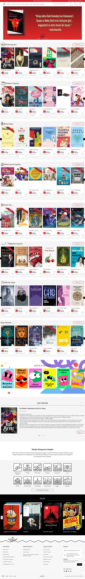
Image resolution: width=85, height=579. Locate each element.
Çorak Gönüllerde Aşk (34, 269)
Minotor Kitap (46, 561)
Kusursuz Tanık (18, 109)
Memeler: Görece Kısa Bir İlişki (6, 149)
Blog (76, 1)
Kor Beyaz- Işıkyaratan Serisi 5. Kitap (6, 70)
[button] (41, 435)
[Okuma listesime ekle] (13, 49)
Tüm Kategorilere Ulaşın (42, 490)
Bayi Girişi (80, 1)
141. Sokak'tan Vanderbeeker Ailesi (6, 230)
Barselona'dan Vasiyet (48, 149)
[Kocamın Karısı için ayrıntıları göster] (7, 336)
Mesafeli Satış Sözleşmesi (8, 556)
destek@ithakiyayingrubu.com (73, 550)
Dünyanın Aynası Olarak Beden (6, 308)
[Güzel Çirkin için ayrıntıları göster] (77, 336)
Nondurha (59, 230)
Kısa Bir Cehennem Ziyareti (76, 70)
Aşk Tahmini (32, 109)
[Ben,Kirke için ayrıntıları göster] (21, 336)
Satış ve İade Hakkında (8, 559)
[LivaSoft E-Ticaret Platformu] (42, 576)
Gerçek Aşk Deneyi (47, 109)
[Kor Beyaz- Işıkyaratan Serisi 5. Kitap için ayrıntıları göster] (9, 420)
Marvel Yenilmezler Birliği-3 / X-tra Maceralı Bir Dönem (6, 190)
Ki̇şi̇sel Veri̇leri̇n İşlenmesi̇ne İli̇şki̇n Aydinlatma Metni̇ (31, 555)
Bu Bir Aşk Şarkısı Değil (76, 109)
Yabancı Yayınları (47, 552)
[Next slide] (84, 59)
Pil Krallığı (17, 190)
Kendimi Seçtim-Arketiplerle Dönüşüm (34, 149)
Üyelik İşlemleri (26, 549)
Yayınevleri (8, 4)
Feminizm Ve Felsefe (62, 308)
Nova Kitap (45, 554)
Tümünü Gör (77, 44)
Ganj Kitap (45, 564)
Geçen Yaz (59, 70)
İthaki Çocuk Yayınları (48, 556)
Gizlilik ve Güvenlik (7, 561)
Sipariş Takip (71, 1)
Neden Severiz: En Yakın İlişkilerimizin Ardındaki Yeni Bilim (76, 149)
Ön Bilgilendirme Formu (8, 564)
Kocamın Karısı (5, 348)
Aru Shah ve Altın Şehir (34, 230)
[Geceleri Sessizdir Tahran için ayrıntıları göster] (49, 336)
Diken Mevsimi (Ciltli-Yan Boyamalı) (62, 109)
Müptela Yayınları (47, 559)
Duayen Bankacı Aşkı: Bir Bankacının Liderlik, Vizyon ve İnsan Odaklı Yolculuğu (6, 269)
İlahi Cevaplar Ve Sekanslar (62, 269)
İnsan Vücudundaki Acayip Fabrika (76, 190)
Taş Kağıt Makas (33, 348)
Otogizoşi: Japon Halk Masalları (34, 70)
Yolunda (17, 230)
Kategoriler (26, 4)
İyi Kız (44, 70)
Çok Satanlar (18, 4)
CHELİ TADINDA (47, 269)
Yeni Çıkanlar (14, 4)
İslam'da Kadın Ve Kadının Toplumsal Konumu (34, 308)
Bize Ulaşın (5, 552)
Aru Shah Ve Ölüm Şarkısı (76, 230)
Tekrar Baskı (22, 4)
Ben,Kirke (17, 348)
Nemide (17, 70)
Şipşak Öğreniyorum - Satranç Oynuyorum (48, 190)
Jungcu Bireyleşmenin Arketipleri (76, 308)
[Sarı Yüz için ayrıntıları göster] (63, 336)
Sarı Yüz (59, 348)
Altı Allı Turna (5, 109)
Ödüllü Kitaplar (42, 4)
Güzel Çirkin (74, 348)
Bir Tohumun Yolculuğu (34, 190)
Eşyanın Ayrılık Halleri (20, 269)
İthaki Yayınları (46, 549)
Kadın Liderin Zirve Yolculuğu (76, 269)
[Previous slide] (1, 59)
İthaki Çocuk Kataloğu (36, 4)
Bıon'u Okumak (19, 308)
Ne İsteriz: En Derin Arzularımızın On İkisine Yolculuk (20, 149)
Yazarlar (31, 4)
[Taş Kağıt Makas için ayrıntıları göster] (35, 336)
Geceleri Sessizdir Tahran (48, 348)
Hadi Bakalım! (60, 190)
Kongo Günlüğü (46, 308)
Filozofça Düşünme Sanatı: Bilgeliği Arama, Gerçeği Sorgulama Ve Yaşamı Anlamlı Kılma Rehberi (62, 149)
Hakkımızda (5, 549)
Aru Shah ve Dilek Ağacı (48, 230)
